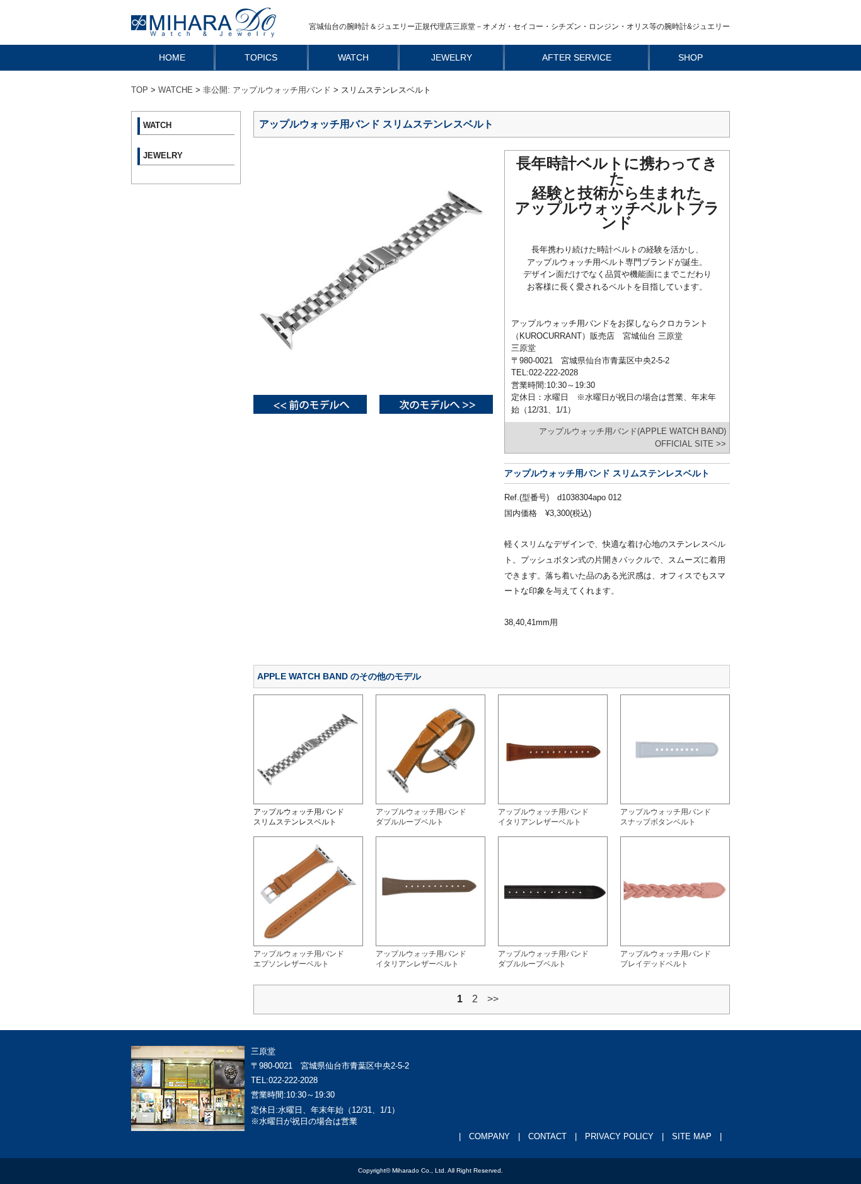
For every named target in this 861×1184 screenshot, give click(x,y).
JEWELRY (451, 57)
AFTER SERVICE (576, 57)
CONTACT (547, 1136)
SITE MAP (692, 1136)
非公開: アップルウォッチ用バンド (267, 90)
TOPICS (261, 57)
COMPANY (489, 1136)
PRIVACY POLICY (619, 1136)
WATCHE (175, 90)
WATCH (353, 57)
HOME (172, 57)
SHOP (690, 57)
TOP (139, 90)
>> (493, 999)
